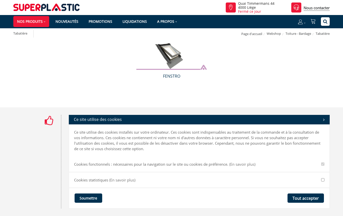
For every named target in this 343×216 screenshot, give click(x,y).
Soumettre (88, 198)
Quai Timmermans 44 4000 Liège (256, 5)
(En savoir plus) (242, 164)
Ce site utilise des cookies (98, 119)
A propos (165, 21)
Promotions (100, 21)
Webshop (274, 33)
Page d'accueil (251, 34)
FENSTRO (171, 76)
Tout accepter (306, 198)
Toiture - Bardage (298, 33)
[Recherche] (325, 21)
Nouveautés (66, 21)
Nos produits (30, 21)
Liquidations (135, 21)
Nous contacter (317, 7)
